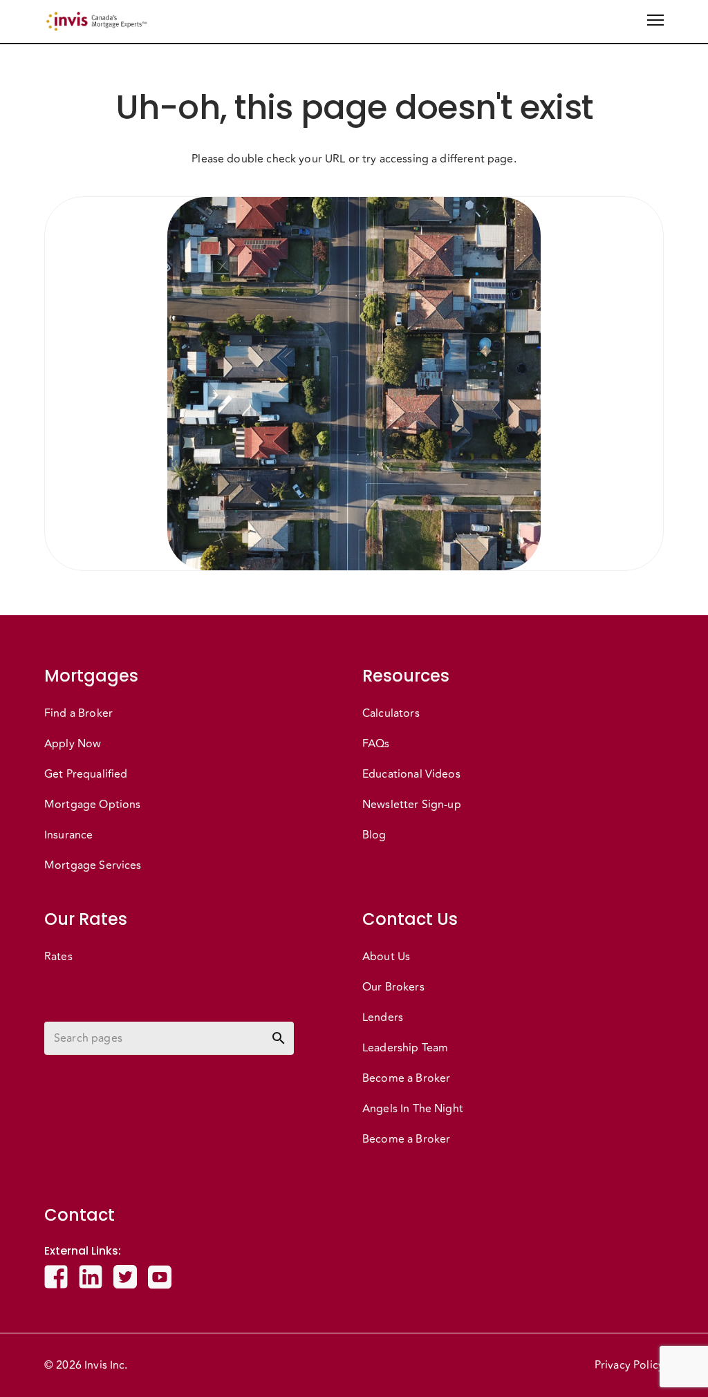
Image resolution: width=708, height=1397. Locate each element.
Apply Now (72, 743)
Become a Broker (406, 1078)
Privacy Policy (629, 1365)
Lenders (382, 1017)
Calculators (391, 713)
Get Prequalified (85, 774)
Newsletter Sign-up (411, 804)
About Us (386, 956)
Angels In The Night (412, 1108)
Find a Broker (78, 713)
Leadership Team (405, 1048)
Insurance (68, 835)
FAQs (376, 743)
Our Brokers (393, 987)
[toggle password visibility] (278, 1038)
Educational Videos (411, 774)
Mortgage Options (92, 804)
